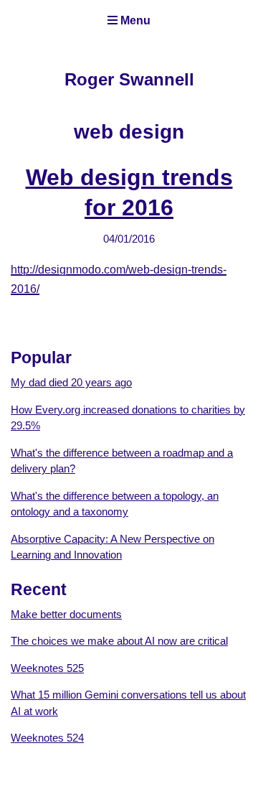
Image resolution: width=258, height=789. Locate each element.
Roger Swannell (129, 79)
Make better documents (66, 614)
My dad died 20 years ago (71, 382)
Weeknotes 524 (47, 738)
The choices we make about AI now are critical (119, 641)
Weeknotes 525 (47, 668)
